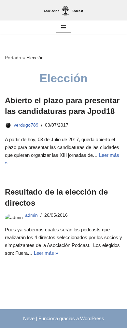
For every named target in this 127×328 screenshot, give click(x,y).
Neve (29, 318)
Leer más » (46, 253)
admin (31, 215)
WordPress (92, 318)
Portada (13, 57)
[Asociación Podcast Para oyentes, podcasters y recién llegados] (63, 10)
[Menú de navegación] (63, 27)
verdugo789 (26, 125)
